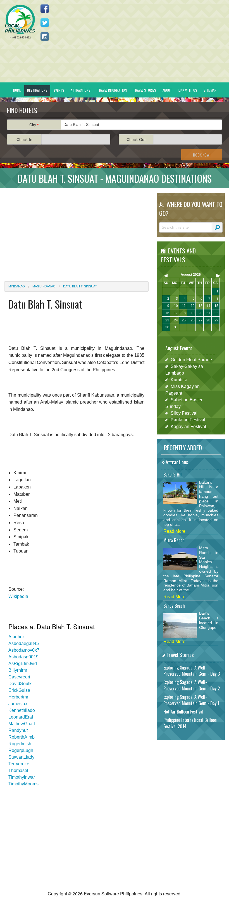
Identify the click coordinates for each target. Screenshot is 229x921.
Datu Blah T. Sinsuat (80, 286)
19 (193, 313)
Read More (174, 531)
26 (193, 320)
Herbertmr (18, 697)
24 (176, 320)
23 (167, 320)
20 (200, 313)
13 (200, 306)
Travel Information (112, 90)
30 (167, 327)
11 (184, 306)
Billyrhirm (17, 670)
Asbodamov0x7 (23, 650)
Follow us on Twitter (44, 22)
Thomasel (18, 770)
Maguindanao (44, 286)
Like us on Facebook (44, 8)
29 (216, 320)
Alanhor (16, 636)
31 (176, 327)
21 (208, 313)
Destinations (37, 90)
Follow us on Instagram (44, 36)
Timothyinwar (21, 777)
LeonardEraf (20, 717)
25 (184, 320)
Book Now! (201, 155)
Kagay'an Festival (188, 426)
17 (176, 313)
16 (167, 313)
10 (176, 306)
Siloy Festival (184, 413)
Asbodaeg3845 (23, 643)
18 (184, 313)
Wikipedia (18, 596)
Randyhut (18, 730)
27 (200, 320)
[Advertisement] (76, 231)
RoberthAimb (21, 737)
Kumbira (179, 379)
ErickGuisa (19, 690)
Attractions (80, 90)
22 (216, 313)
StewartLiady (21, 757)
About (167, 90)
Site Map (210, 90)
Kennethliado (21, 710)
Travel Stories (144, 90)
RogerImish (19, 743)
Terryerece (18, 763)
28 (208, 320)
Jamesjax (17, 703)
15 (216, 306)
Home (17, 90)
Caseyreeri (19, 677)
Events (59, 90)
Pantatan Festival (188, 419)
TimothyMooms (23, 783)
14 (208, 306)
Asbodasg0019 (23, 656)
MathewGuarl (21, 723)
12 (193, 306)
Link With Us (187, 90)
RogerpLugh (20, 750)
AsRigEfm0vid (22, 663)
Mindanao (16, 286)
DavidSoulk (20, 683)
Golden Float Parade (191, 359)
